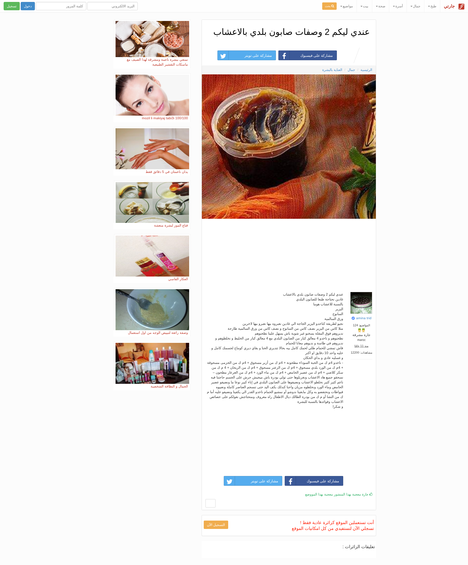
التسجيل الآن (216, 525)
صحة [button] (381, 6)
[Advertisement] (289, 254)
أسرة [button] (399, 6)
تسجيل (12, 6)
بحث (328, 6)
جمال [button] (416, 6)
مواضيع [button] (348, 6)
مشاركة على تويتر (258, 55)
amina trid (363, 318)
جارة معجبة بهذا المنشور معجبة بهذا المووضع (337, 494)
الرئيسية (366, 70)
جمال (351, 70)
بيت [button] (365, 6)
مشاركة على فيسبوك (316, 55)
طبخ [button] (433, 6)
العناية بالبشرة (332, 70)
